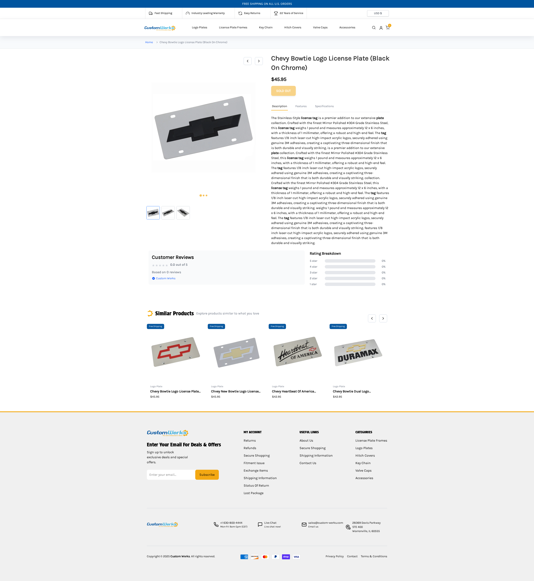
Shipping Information (260, 478)
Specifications (324, 106)
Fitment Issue (254, 463)
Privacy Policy (335, 556)
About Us (306, 440)
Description (279, 106)
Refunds (250, 448)
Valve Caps (320, 27)
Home (149, 42)
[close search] (374, 28)
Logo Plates (199, 27)
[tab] (200, 195)
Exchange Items (256, 470)
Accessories (347, 27)
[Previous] (248, 61)
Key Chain (266, 27)
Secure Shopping (257, 455)
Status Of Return (256, 485)
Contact (352, 556)
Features (301, 106)
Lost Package (253, 493)
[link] (381, 28)
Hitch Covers (292, 27)
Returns (250, 440)
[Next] (259, 61)
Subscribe (207, 475)
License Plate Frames (233, 27)
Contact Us (308, 463)
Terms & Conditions (374, 556)
